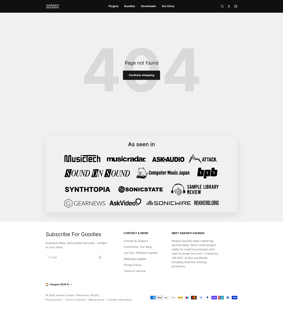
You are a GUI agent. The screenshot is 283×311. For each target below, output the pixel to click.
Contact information (120, 299)
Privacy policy (54, 299)
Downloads (148, 6)
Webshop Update (135, 258)
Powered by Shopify (87, 295)
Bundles (129, 6)
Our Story (168, 6)
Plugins (113, 6)
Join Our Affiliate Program (140, 252)
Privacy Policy (133, 264)
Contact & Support (136, 240)
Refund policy (97, 299)
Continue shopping (141, 75)
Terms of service (134, 271)
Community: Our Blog (138, 246)
